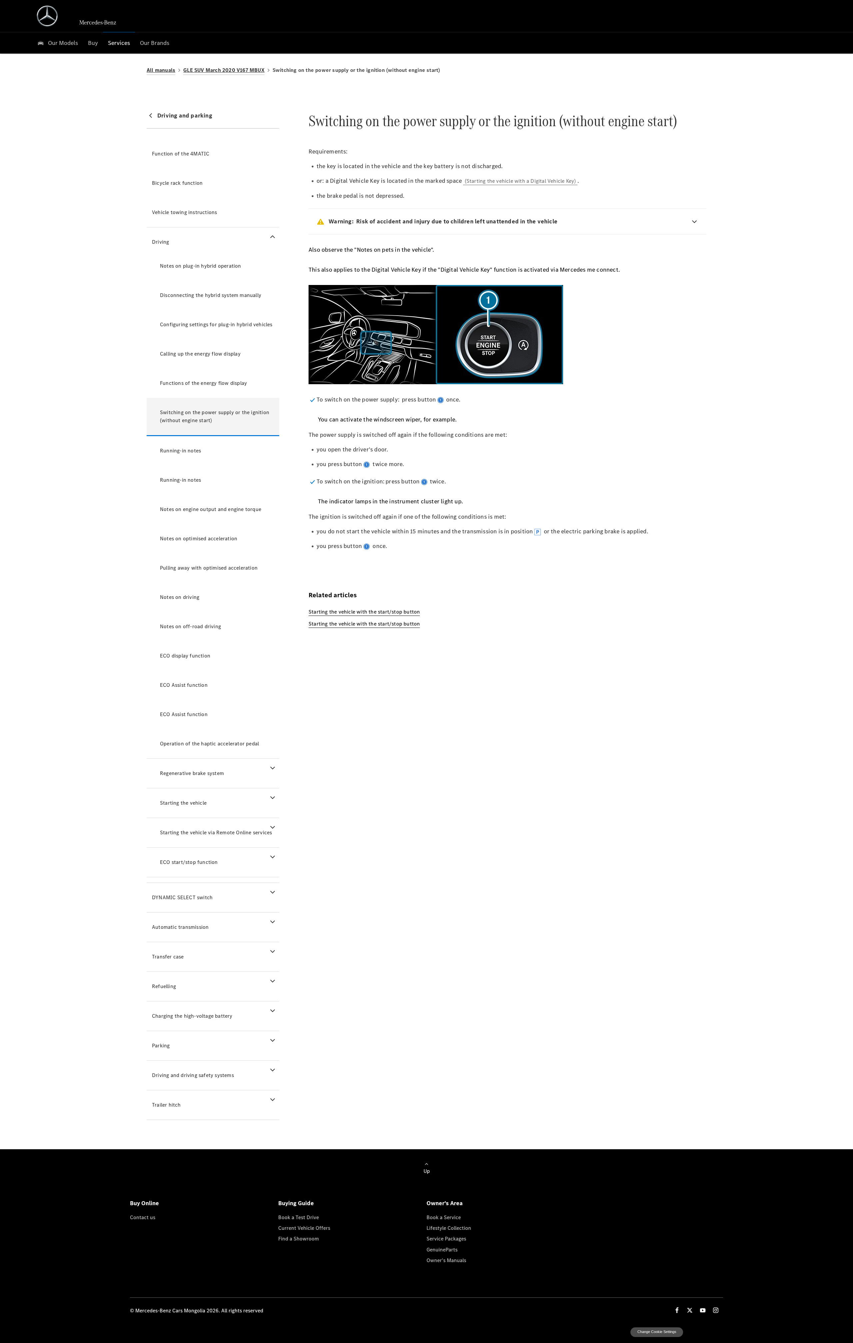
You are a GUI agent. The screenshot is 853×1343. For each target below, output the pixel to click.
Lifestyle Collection (448, 1227)
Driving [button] (160, 241)
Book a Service (443, 1217)
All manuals (161, 70)
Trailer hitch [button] (166, 1104)
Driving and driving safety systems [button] (193, 1075)
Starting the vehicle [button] (183, 802)
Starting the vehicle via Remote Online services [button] (216, 832)
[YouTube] (703, 1310)
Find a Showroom (298, 1238)
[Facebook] (677, 1310)
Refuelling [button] (164, 986)
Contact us (142, 1217)
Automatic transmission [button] (180, 927)
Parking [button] (161, 1045)
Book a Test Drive (298, 1217)
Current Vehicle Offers (304, 1227)
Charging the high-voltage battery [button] (192, 1015)
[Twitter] (690, 1310)
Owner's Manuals (446, 1260)
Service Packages (446, 1238)
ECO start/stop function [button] (189, 862)
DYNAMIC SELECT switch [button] (182, 897)
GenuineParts (441, 1249)
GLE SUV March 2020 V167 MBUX (224, 70)
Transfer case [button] (168, 956)
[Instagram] (716, 1310)
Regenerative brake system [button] (192, 773)
